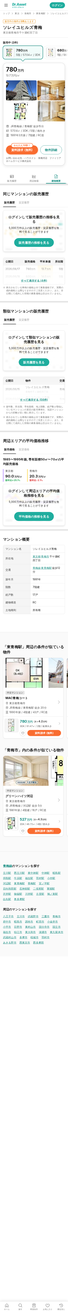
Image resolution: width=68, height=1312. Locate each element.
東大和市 (30, 932)
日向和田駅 (9, 888)
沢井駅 (7, 893)
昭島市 (18, 921)
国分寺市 (44, 926)
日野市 (18, 926)
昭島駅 (56, 872)
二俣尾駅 (38, 888)
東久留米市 (56, 932)
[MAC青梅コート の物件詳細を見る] (33, 727)
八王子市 (8, 916)
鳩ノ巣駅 (52, 893)
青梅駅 (32, 883)
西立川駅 (19, 872)
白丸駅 (7, 899)
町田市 (40, 921)
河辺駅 (7, 883)
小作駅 (51, 878)
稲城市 (34, 937)
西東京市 (24, 942)
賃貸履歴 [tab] (24, 202)
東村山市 (30, 926)
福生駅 (29, 878)
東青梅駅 (46, 567)
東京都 (37, 556)
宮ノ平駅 (44, 883)
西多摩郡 (38, 942)
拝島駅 (7, 878)
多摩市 (23, 937)
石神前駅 (24, 888)
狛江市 (18, 932)
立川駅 (7, 872)
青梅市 (45, 556)
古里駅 (40, 893)
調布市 (29, 921)
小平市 (7, 926)
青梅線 (37, 567)
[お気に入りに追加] (23, 733)
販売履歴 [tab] (9, 202)
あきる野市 (9, 942)
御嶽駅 (18, 893)
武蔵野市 (33, 916)
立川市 (21, 916)
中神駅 (45, 872)
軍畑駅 (51, 888)
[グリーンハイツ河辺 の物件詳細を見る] (33, 825)
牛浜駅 (18, 878)
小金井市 (52, 921)
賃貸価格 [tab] (24, 449)
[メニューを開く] (6, 5)
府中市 (7, 921)
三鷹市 (45, 916)
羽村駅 (40, 878)
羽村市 (45, 937)
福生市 (7, 932)
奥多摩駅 (19, 899)
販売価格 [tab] (9, 449)
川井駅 (29, 893)
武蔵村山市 (9, 937)
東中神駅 (33, 872)
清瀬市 (43, 932)
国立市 (56, 926)
